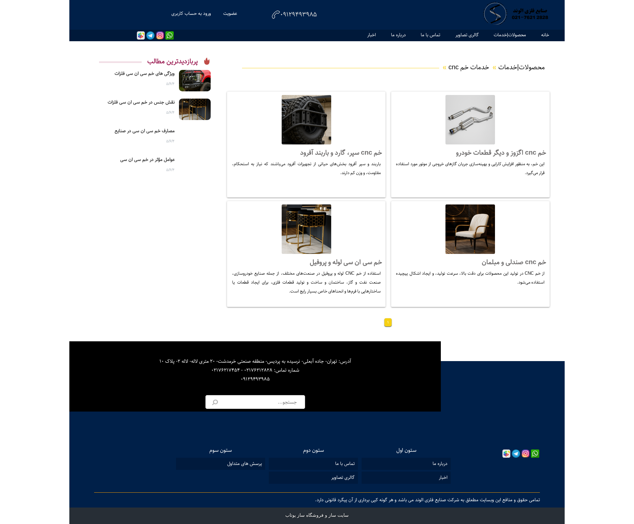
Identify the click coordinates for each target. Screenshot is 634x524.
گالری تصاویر (467, 35)
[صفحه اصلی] (515, 15)
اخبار (371, 35)
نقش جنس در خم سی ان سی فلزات (141, 102)
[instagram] (160, 35)
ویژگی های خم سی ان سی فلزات (145, 73)
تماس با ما (430, 35)
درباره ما (398, 35)
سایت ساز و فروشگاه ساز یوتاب (317, 515)
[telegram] (150, 35)
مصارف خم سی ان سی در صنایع (145, 131)
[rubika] (141, 35)
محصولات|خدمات (510, 35)
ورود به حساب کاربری (191, 13)
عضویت (230, 13)
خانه (545, 35)
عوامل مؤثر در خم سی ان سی (147, 159)
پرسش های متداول (244, 463)
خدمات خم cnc (465, 67)
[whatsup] (169, 35)
